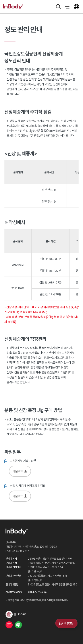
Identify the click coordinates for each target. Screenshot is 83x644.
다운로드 (18, 471)
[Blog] (18, 624)
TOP (74, 635)
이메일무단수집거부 (36, 592)
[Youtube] (9, 624)
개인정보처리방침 (14, 592)
